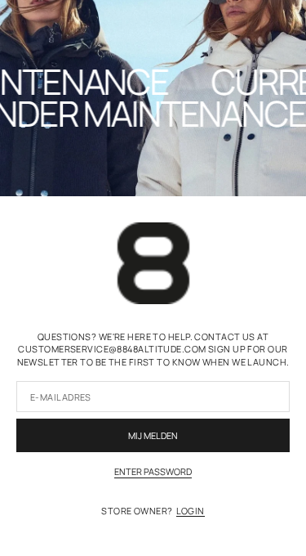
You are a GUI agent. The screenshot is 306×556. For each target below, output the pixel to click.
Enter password (153, 471)
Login (190, 510)
